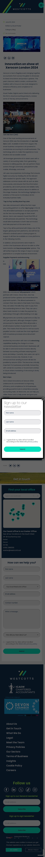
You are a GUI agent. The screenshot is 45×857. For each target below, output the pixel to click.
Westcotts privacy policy (28, 442)
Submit (22, 449)
